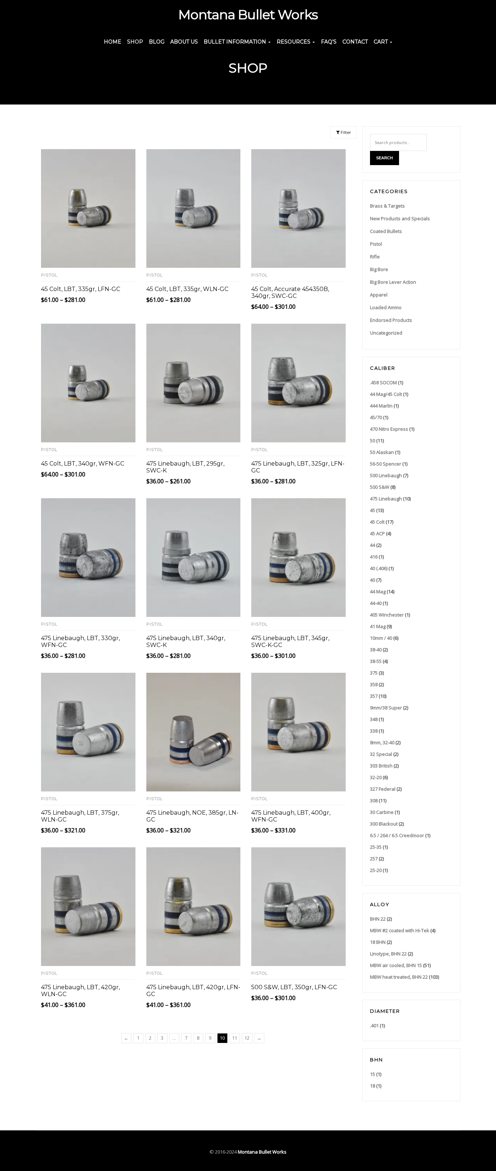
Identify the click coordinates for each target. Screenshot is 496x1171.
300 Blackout (384, 823)
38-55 (376, 661)
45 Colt (377, 522)
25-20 (376, 870)
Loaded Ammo (386, 307)
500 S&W (379, 487)
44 (372, 545)
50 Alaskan (382, 452)
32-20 (376, 777)
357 (374, 696)
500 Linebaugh (386, 475)
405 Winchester (387, 614)
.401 (374, 1025)
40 (372, 580)
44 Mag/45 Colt (386, 394)
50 (372, 440)
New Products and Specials (400, 218)
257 (374, 858)
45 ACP (377, 533)
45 (372, 510)
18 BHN (378, 942)
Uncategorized (386, 332)
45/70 (376, 417)
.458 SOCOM (383, 382)
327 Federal (382, 789)
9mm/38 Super (386, 707)
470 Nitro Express (389, 429)
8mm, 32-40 (382, 742)
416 (374, 556)
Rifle (375, 256)
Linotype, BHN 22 (388, 953)
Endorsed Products (391, 320)
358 (374, 684)
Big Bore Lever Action (393, 282)
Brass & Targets (387, 205)
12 (246, 1038)
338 (374, 731)
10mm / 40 (381, 638)
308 (374, 800)
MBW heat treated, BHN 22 (399, 977)
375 (374, 673)
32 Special (381, 754)
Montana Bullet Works (262, 1152)
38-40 (376, 649)
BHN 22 (378, 919)
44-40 (376, 603)
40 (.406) (378, 568)
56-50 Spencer (385, 463)
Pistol (49, 275)
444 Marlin (381, 405)
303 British (381, 765)
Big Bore (379, 269)
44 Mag (378, 591)
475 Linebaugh (386, 498)
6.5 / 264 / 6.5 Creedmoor (397, 835)
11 (234, 1038)
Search (384, 158)
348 (374, 719)
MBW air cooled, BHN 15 (396, 965)
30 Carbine (382, 812)
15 (372, 1074)
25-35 (376, 847)
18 (372, 1085)
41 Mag (378, 626)
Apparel (378, 294)
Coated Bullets (386, 231)
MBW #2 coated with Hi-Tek (399, 930)
